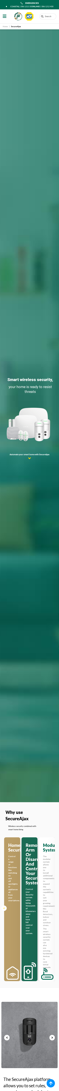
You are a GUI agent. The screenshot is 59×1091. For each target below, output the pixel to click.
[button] (4, 908)
